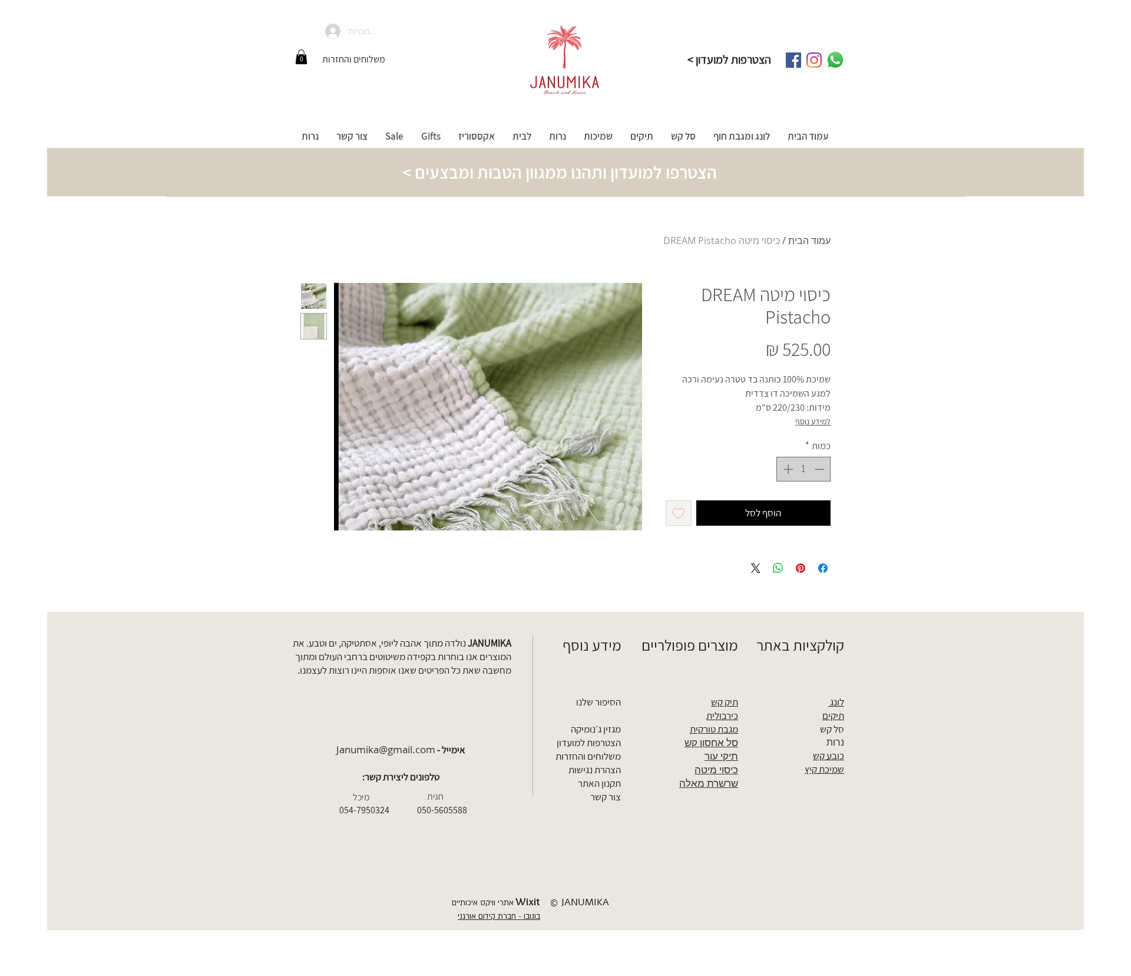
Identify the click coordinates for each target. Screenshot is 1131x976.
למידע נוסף (813, 421)
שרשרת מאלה (708, 783)
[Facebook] (793, 60)
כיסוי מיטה (716, 769)
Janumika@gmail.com (385, 749)
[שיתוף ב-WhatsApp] (778, 568)
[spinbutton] (804, 469)
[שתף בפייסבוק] (823, 568)
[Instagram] (814, 60)
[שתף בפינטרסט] (800, 568)
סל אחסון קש (711, 742)
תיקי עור (721, 756)
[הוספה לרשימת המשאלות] (679, 513)
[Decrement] (820, 469)
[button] (301, 57)
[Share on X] (756, 568)
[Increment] (787, 469)
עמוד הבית (809, 240)
